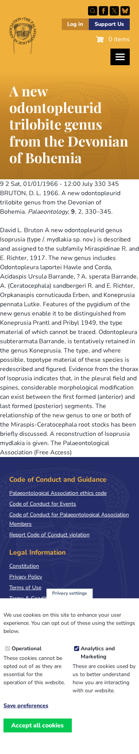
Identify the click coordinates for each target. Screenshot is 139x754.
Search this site (92, 10)
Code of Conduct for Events (42, 504)
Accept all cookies (37, 725)
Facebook (103, 10)
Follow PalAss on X (114, 10)
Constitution (24, 566)
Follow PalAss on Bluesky (125, 10)
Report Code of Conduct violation (49, 534)
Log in (75, 24)
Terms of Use (25, 587)
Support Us (109, 24)
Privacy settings (69, 593)
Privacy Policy (25, 576)
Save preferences (25, 705)
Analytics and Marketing (98, 652)
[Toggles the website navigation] (120, 57)
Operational (26, 648)
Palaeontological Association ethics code (58, 493)
